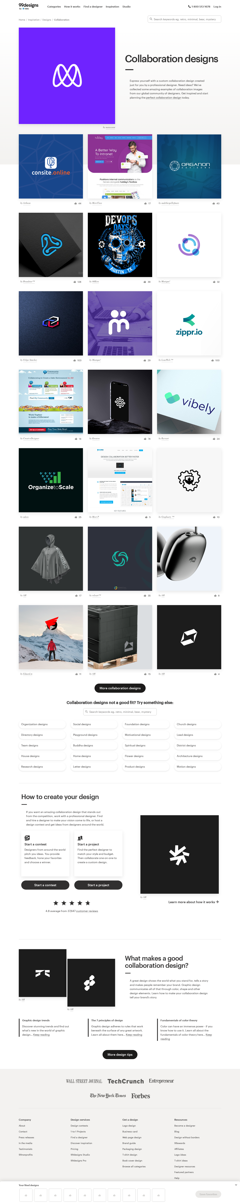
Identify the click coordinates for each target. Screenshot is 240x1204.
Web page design (131, 1137)
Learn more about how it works (191, 902)
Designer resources (184, 1166)
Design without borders (187, 1137)
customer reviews (87, 910)
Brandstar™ (29, 281)
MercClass (97, 202)
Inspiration (112, 6)
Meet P (95, 516)
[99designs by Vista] (28, 6)
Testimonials (25, 1149)
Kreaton (96, 438)
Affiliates (179, 1149)
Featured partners (184, 1172)
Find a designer (93, 6)
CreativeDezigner (31, 438)
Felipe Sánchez (30, 359)
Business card (129, 1131)
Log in (217, 6)
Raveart (165, 438)
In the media (25, 1143)
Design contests (79, 1125)
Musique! (165, 281)
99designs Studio (80, 1154)
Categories (54, 6)
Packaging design (132, 1149)
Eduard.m (27, 673)
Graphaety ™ (167, 516)
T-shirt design (129, 1154)
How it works (72, 6)
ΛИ (24, 595)
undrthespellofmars (170, 202)
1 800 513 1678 (201, 6)
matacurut (110, 127)
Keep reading (41, 1034)
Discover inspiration (81, 1143)
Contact (23, 1131)
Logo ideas (180, 1154)
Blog (176, 1131)
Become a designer (184, 1125)
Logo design (129, 1125)
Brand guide (129, 1143)
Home (22, 19)
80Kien (95, 281)
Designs (47, 19)
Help (176, 1178)
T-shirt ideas (181, 1160)
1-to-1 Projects (78, 1131)
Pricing (74, 1149)
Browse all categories (134, 1166)
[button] (236, 1185)
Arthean (27, 202)
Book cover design (132, 1160)
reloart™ (96, 595)
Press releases (26, 1137)
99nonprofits (26, 1154)
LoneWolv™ (167, 359)
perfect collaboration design (163, 97)
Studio (126, 6)
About (22, 1125)
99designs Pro (78, 1160)
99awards (179, 1143)
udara (26, 516)
